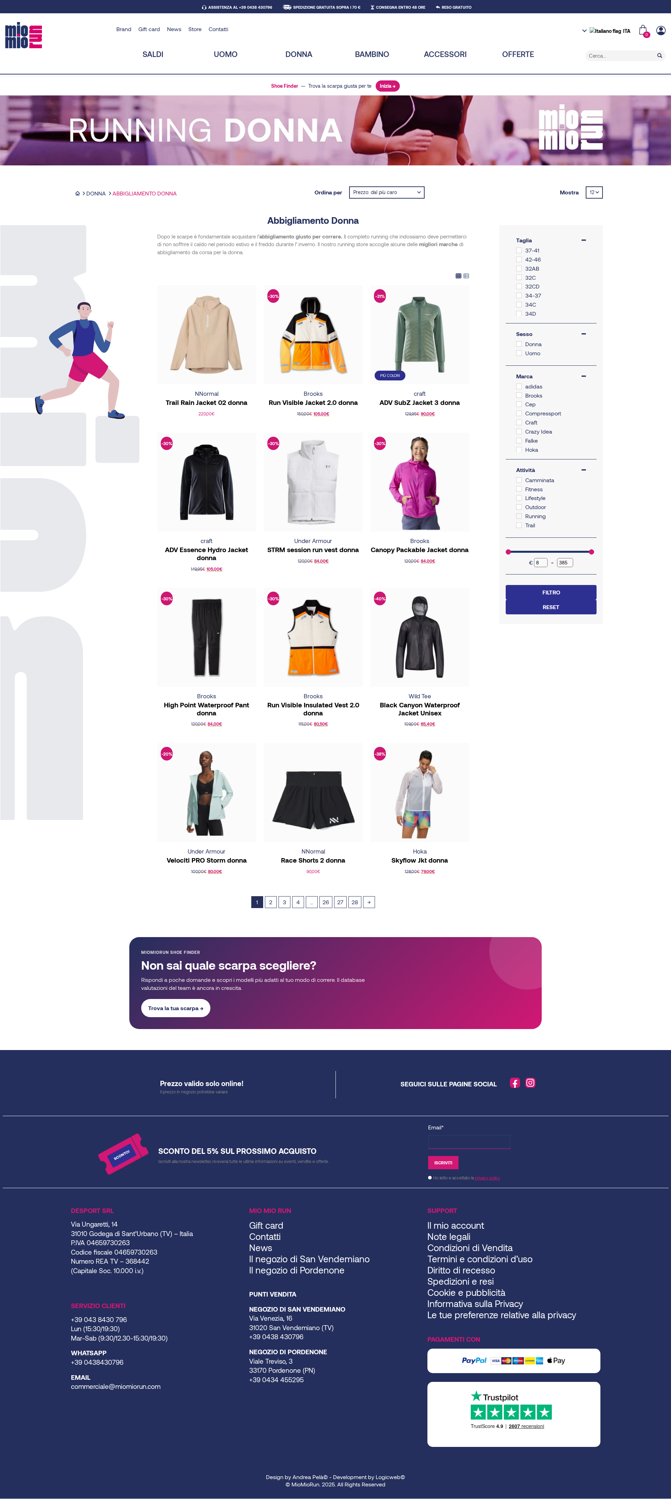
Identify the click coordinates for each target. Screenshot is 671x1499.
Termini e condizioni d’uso (480, 1258)
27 (340, 902)
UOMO (226, 53)
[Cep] (519, 404)
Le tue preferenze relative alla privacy (501, 1314)
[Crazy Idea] (519, 431)
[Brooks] (519, 395)
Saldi (153, 53)
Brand (123, 29)
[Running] (519, 516)
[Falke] (519, 440)
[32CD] (519, 286)
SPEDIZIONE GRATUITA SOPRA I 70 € (326, 7)
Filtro (551, 592)
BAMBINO (372, 53)
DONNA (299, 53)
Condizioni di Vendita (470, 1247)
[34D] (519, 313)
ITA (626, 31)
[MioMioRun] (58, 35)
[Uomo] (519, 353)
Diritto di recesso (461, 1269)
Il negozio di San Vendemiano (309, 1258)
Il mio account (455, 1225)
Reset (551, 607)
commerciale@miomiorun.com (115, 1386)
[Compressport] (519, 413)
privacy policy (487, 1177)
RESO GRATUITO (456, 7)
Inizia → (388, 86)
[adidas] (519, 386)
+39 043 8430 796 (99, 1319)
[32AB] (519, 268)
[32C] (519, 277)
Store (195, 29)
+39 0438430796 (97, 1362)
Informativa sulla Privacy (475, 1303)
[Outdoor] (519, 507)
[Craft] (519, 422)
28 (355, 902)
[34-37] (519, 295)
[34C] (519, 304)
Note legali (448, 1236)
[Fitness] (519, 489)
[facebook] (515, 1083)
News (174, 29)
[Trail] (519, 525)
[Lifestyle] (519, 498)
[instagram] (530, 1083)
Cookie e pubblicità (466, 1292)
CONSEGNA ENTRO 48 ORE (400, 7)
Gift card (149, 29)
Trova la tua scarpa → (175, 1008)
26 (326, 902)
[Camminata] (519, 480)
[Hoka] (519, 449)
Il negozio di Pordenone (297, 1269)
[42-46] (519, 259)
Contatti (218, 29)
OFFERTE (518, 53)
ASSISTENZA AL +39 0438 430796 (240, 7)
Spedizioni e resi (460, 1281)
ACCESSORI (445, 53)
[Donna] (519, 344)
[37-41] (519, 250)
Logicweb (388, 1476)
